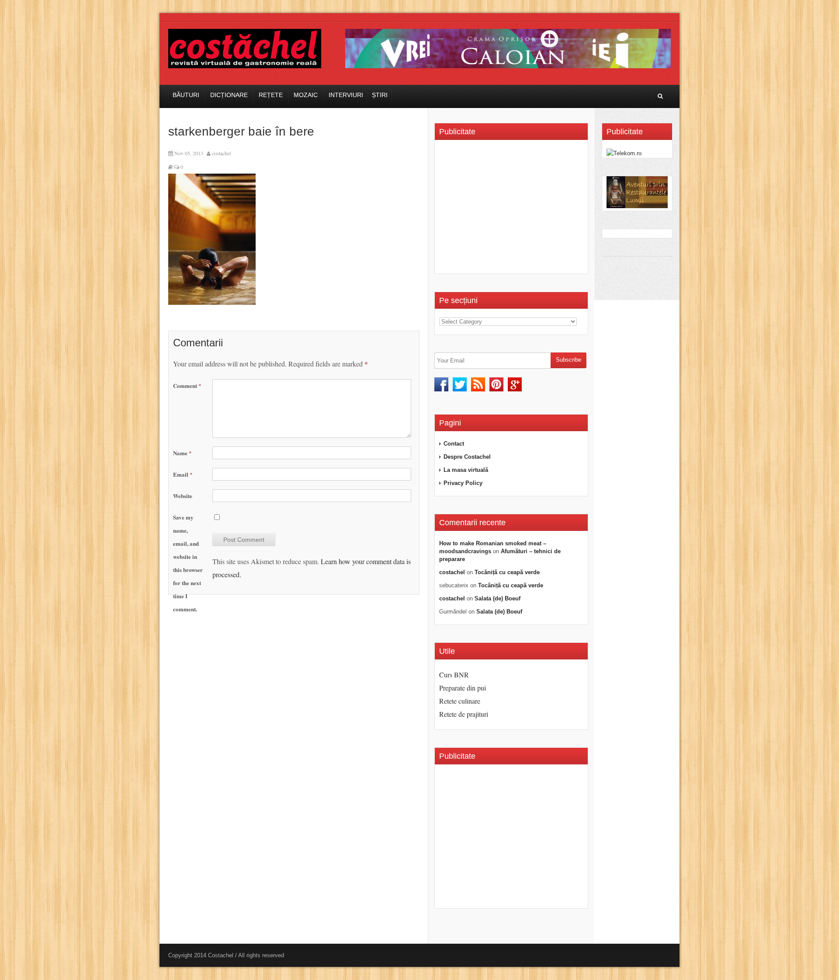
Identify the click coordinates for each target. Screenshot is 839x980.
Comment (187, 385)
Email (183, 474)
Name (182, 453)
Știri (380, 94)
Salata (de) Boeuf (497, 598)
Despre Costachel (467, 456)
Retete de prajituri (463, 713)
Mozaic (306, 94)
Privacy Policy (463, 483)
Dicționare (229, 94)
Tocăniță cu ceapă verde (507, 572)
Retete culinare (459, 700)
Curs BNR (454, 674)
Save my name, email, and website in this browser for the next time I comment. (188, 563)
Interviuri (346, 94)
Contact (454, 443)
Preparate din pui (462, 687)
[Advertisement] (512, 210)
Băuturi (186, 94)
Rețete (271, 94)
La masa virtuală (466, 470)
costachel (221, 153)
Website (182, 496)
